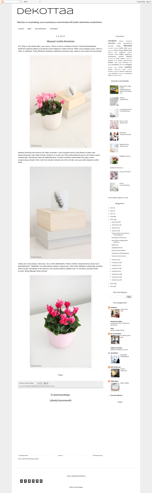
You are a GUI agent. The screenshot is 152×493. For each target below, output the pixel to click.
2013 (111, 286)
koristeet (111, 54)
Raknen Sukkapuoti (125, 41)
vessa (123, 73)
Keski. (112, 328)
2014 (111, 283)
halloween (110, 48)
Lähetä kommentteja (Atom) (30, 459)
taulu (124, 69)
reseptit (110, 67)
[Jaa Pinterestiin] (47, 383)
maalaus (120, 60)
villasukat (114, 75)
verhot (120, 73)
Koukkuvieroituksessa (116, 168)
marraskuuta (116, 225)
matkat (110, 62)
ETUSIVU (21, 29)
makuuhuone (128, 60)
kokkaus (130, 52)
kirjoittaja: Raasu (35, 386)
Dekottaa (45, 12)
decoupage (111, 46)
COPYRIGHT (54, 29)
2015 (111, 219)
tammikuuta (115, 280)
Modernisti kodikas (116, 321)
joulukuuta (115, 222)
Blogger (80, 487)
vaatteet (121, 71)
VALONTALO (114, 353)
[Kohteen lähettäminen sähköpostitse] (38, 383)
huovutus (116, 48)
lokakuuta (115, 228)
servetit (120, 67)
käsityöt (129, 56)
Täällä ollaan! (115, 381)
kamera (130, 48)
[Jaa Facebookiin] (45, 383)
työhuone (116, 71)
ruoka (115, 67)
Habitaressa (115, 245)
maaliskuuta (116, 274)
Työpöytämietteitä (117, 248)
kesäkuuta (115, 265)
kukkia (42, 386)
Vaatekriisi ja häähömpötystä (120, 253)
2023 (111, 208)
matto (115, 62)
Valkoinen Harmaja (116, 348)
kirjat (115, 52)
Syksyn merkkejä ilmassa (117, 330)
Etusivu (60, 455)
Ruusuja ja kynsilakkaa (118, 250)
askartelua (111, 43)
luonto (115, 60)
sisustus (52, 386)
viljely (110, 75)
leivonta (110, 60)
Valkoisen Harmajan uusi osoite (119, 349)
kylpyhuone (128, 54)
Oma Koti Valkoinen (117, 395)
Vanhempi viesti (97, 455)
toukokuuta (115, 268)
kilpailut (110, 52)
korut (116, 54)
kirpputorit (122, 52)
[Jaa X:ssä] (43, 383)
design (118, 46)
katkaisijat (110, 50)
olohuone (125, 62)
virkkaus (119, 75)
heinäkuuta (115, 262)
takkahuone (117, 69)
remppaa (129, 65)
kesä (130, 50)
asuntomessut (127, 43)
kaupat (121, 50)
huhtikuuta (115, 271)
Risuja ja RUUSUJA (125, 171)
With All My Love (116, 367)
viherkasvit (128, 73)
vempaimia (114, 73)
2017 (111, 214)
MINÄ (29, 29)
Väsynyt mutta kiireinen (119, 256)
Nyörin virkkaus (124, 383)
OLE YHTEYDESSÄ (40, 29)
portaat (110, 64)
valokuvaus (128, 71)
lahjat (118, 58)
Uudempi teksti (23, 455)
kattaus (116, 50)
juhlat (125, 48)
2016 (111, 216)
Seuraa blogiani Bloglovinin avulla (118, 198)
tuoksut (130, 69)
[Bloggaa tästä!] (40, 383)
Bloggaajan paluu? (125, 156)
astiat (119, 43)
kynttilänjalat (112, 56)
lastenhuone (129, 58)
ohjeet (120, 62)
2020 (111, 211)
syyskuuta (115, 231)
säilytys (110, 69)
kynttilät (47, 386)
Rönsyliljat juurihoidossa (119, 237)
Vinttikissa (114, 307)
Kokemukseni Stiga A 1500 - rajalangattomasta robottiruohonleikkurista (126, 90)
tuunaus (110, 71)
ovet (131, 62)
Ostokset (112, 41)
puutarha (115, 65)
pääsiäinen (122, 64)
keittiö (126, 50)
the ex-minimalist (116, 334)
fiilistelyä (27, 386)
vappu (109, 73)
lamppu (122, 58)
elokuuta (115, 260)
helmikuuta (115, 277)
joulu (121, 48)
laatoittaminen (111, 58)
